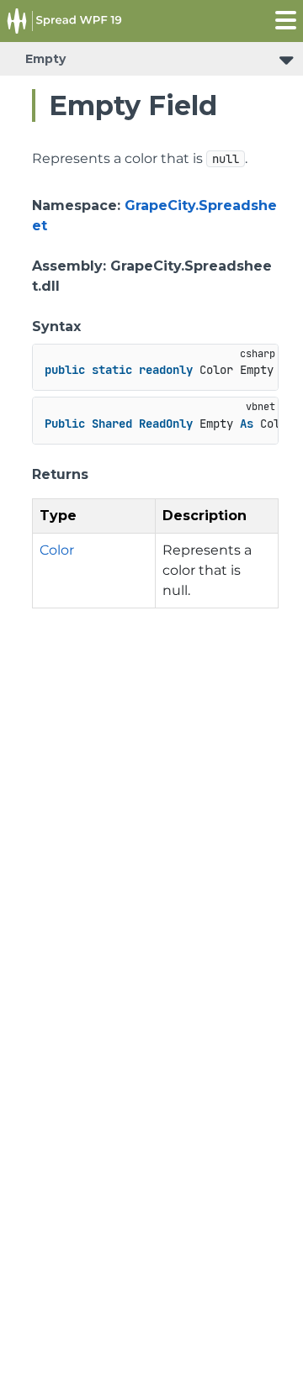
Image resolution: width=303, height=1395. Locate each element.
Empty (45, 58)
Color (57, 550)
